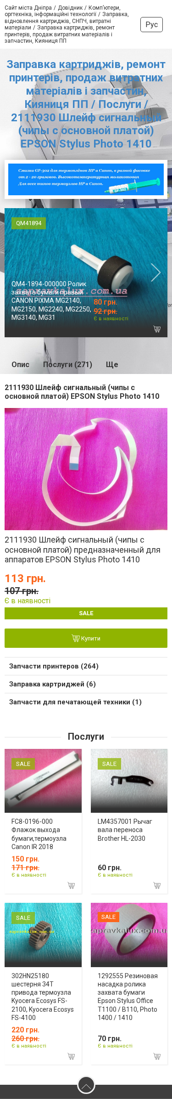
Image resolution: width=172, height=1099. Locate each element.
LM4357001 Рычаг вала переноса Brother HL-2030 (125, 830)
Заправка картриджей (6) (52, 684)
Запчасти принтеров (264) (54, 666)
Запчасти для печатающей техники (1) (75, 702)
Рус (151, 24)
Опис (20, 364)
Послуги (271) (67, 364)
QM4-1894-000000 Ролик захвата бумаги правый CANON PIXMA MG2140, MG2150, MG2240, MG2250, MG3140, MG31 (51, 300)
